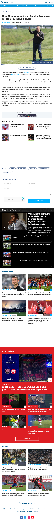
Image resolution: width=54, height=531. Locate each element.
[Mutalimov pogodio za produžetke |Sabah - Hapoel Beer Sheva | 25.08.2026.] (40, 401)
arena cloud (17, 509)
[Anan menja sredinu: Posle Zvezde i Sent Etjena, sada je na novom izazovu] (40, 483)
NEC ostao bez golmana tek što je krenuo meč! (13, 410)
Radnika (26, 72)
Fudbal (12, 168)
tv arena (21, 522)
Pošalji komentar (39, 200)
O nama (40, 509)
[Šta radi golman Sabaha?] (14, 421)
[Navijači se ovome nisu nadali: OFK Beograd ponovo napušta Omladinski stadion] (14, 308)
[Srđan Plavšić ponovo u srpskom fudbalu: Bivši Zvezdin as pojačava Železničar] (14, 483)
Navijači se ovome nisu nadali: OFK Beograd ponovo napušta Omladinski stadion (12, 320)
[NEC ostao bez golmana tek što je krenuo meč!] (14, 401)
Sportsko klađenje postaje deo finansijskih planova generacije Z (31, 252)
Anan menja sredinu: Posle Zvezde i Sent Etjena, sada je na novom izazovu (39, 494)
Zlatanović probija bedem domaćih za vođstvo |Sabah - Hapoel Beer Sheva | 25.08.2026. (38, 431)
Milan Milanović (15, 74)
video (11, 509)
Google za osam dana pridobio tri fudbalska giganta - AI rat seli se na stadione (32, 236)
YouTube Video (8, 351)
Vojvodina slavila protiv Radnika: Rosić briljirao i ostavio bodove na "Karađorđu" (39, 293)
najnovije (5, 509)
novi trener (32, 168)
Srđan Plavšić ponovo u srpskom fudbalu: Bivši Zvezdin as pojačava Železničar (13, 494)
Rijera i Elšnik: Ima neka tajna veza (18, 136)
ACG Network (32, 509)
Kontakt (36, 511)
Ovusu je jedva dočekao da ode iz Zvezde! (17, 125)
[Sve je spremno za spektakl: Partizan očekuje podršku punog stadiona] (40, 457)
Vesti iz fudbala (6, 464)
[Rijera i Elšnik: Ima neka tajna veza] (5, 137)
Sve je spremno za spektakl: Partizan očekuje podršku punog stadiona (38, 468)
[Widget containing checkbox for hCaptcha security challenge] (14, 199)
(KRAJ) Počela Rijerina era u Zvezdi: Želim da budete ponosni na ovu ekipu (43, 126)
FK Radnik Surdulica (44, 168)
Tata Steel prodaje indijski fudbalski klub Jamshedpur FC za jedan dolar (31, 245)
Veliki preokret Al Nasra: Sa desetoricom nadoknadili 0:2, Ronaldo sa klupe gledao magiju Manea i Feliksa (13, 469)
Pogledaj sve (47, 210)
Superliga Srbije (7, 12)
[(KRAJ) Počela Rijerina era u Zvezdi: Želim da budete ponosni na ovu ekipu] (31, 127)
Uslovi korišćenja (20, 511)
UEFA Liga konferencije (34, 464)
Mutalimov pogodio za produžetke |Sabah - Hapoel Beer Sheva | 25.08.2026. (39, 410)
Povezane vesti (7, 121)
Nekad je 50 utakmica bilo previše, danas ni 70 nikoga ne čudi (30, 261)
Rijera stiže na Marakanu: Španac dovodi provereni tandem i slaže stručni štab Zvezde (43, 137)
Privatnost (46, 509)
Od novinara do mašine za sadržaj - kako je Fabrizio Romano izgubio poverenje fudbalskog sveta (39, 219)
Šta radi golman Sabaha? (9, 430)
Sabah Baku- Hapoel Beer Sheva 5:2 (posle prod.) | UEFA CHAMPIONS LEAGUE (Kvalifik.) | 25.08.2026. (25, 388)
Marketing (29, 511)
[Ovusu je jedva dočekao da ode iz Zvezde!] (5, 127)
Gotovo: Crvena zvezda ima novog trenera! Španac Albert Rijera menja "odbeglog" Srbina (14, 294)
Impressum (25, 509)
